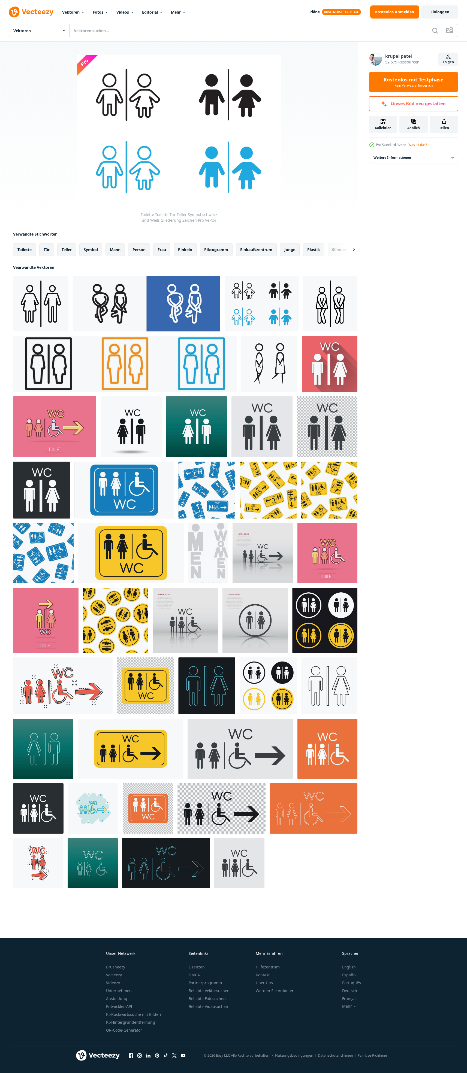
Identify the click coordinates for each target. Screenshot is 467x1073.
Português (351, 982)
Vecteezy (114, 974)
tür (47, 249)
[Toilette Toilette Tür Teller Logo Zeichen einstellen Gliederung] (146, 303)
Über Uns (264, 982)
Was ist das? (417, 144)
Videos (122, 12)
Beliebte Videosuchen (208, 1006)
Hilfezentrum (268, 967)
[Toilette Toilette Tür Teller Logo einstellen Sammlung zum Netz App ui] (125, 364)
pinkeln (185, 249)
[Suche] (435, 30)
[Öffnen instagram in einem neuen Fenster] (139, 1055)
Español (349, 974)
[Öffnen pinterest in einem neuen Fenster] (157, 1055)
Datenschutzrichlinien (335, 1055)
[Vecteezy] (31, 12)
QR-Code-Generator (124, 1030)
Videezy (113, 982)
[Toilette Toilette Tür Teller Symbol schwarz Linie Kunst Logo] (40, 303)
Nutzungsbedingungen (294, 1055)
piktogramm (216, 249)
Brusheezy (115, 967)
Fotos (98, 12)
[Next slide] (349, 249)
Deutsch (349, 990)
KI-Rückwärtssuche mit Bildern (134, 1014)
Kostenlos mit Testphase (414, 82)
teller (67, 249)
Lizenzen (197, 967)
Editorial (150, 12)
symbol (91, 249)
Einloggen (439, 11)
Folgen (448, 62)
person (139, 249)
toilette (24, 249)
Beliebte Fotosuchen (207, 998)
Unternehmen (119, 990)
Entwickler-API (119, 1006)
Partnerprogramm (205, 982)
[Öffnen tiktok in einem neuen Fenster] (166, 1055)
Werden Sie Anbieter (275, 990)
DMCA (194, 974)
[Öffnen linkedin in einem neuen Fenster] (148, 1055)
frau (162, 249)
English (349, 967)
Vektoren (71, 12)
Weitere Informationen (392, 157)
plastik (313, 249)
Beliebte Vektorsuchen (209, 990)
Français (349, 998)
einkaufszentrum (256, 249)
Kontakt (263, 974)
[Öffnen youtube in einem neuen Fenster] (183, 1055)
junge (289, 249)
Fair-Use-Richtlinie (372, 1055)
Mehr (176, 12)
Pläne (314, 11)
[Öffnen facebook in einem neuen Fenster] (131, 1055)
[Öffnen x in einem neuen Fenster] (174, 1055)
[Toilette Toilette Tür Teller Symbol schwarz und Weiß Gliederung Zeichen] (262, 303)
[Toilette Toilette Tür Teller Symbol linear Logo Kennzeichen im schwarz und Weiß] (330, 303)
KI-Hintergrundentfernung (130, 1022)
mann (115, 249)
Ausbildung (116, 998)
